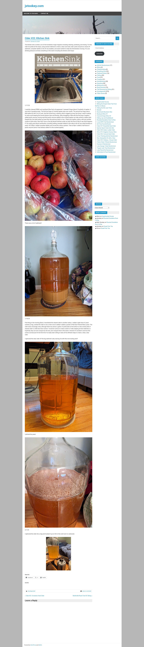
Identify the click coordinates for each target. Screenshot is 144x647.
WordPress (33, 645)
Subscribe (99, 53)
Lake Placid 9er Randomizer (105, 150)
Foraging (99, 79)
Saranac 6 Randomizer (103, 144)
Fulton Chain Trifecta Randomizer (107, 142)
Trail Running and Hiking (104, 89)
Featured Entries (101, 73)
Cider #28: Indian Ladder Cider (106, 130)
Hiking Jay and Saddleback (105, 118)
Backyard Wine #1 (102, 114)
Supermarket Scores (103, 102)
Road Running (101, 87)
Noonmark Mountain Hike (104, 112)
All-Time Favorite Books (104, 124)
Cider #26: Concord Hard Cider (106, 134)
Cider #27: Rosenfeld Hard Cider (106, 126)
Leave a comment (86, 591)
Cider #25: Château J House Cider (107, 140)
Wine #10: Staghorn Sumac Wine (106, 132)
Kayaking (99, 83)
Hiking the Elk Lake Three (104, 108)
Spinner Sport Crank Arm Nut (105, 128)
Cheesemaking (101, 69)
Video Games (101, 93)
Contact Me (44, 13)
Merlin (40, 645)
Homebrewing (101, 81)
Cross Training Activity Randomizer (107, 136)
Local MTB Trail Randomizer (105, 122)
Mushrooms (100, 85)
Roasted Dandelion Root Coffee (106, 120)
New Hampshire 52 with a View (106, 138)
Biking (99, 67)
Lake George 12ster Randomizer (106, 146)
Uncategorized (31, 591)
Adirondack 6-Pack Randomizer (106, 152)
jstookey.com (34, 6)
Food (98, 77)
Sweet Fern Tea (108, 226)
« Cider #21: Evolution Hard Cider (34, 595)
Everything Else (101, 71)
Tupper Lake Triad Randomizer (106, 148)
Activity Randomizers (103, 65)
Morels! (99, 110)
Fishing (99, 75)
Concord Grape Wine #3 (104, 116)
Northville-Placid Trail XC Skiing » (82, 595)
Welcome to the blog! (31, 13)
